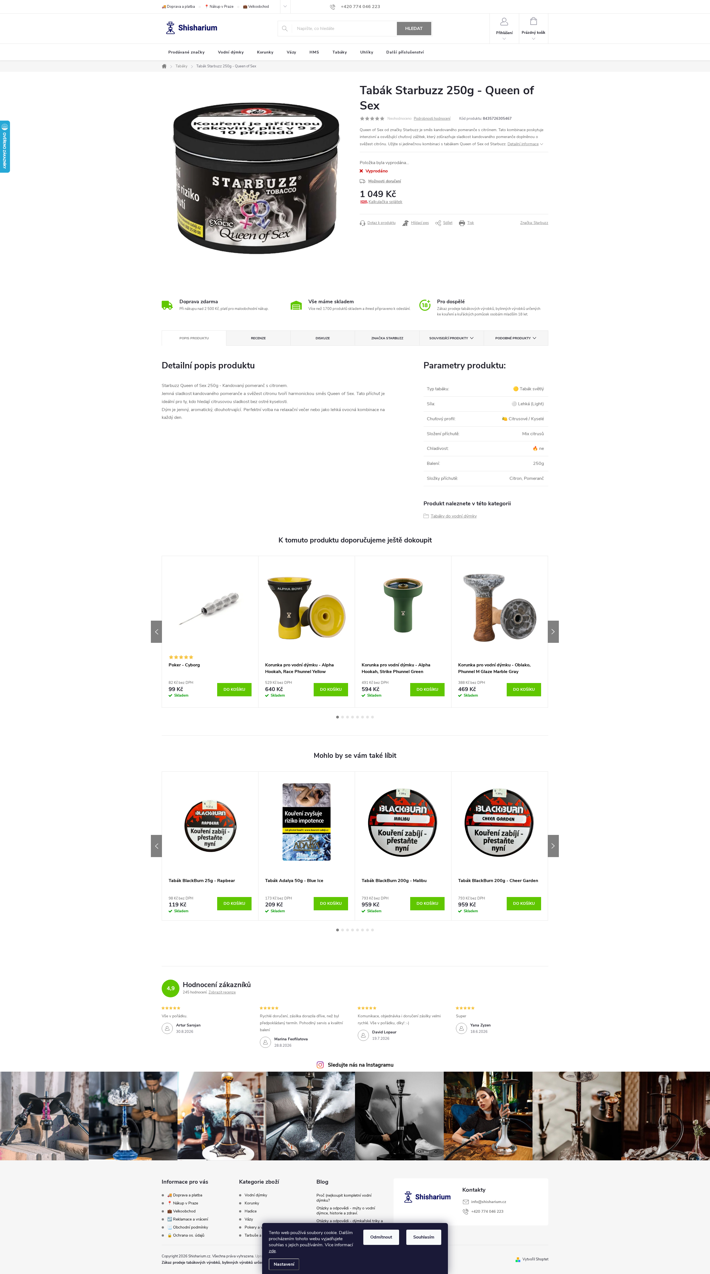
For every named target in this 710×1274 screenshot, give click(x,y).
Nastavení (284, 1264)
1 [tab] (337, 717)
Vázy (249, 1219)
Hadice (251, 1211)
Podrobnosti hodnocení (432, 118)
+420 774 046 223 (487, 1211)
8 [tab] (372, 717)
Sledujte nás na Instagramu (361, 1065)
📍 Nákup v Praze (219, 6)
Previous (156, 632)
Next (553, 632)
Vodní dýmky (256, 1195)
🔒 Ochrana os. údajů (185, 1235)
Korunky (252, 1203)
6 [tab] (362, 717)
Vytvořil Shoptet (535, 1259)
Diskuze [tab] (323, 338)
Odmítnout (381, 1237)
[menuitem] (186, 52)
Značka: (534, 222)
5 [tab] (357, 717)
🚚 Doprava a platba (178, 6)
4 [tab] (352, 717)
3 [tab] (347, 717)
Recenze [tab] (258, 338)
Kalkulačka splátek (385, 202)
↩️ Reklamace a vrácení (187, 1219)
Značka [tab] (387, 338)
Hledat (414, 29)
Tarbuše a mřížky (259, 1235)
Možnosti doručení (384, 181)
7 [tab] (367, 717)
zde (272, 1251)
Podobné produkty (513, 338)
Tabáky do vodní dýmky (454, 516)
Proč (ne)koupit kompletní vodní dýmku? (343, 1198)
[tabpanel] (210, 631)
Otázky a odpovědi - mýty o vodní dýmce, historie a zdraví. (345, 1211)
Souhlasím (423, 1237)
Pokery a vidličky (259, 1227)
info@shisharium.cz (488, 1201)
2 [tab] (342, 717)
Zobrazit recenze (222, 992)
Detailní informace (523, 144)
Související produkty (448, 338)
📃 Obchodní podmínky (187, 1227)
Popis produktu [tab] (194, 338)
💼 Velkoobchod (256, 6)
